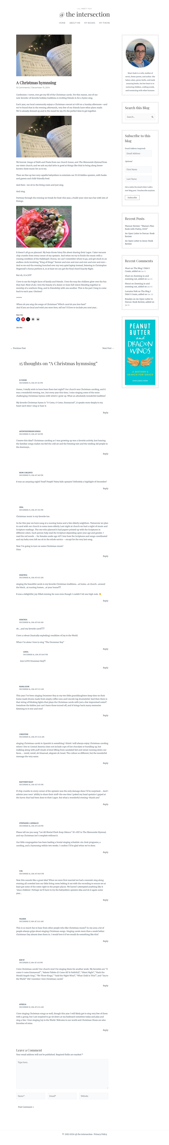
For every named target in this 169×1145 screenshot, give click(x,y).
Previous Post (18, 348)
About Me (74, 23)
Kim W (21, 960)
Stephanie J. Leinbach (28, 823)
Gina (21, 507)
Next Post (108, 348)
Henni (128, 283)
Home (62, 23)
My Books (89, 23)
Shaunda (23, 575)
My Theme (104, 23)
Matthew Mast (26, 782)
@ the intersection (84, 14)
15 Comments (23, 87)
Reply (105, 412)
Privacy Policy (100, 1134)
